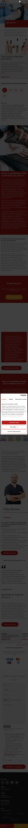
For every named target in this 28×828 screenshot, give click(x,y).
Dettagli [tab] (11, 399)
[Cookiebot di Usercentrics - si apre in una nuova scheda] (20, 395)
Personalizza (13, 427)
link (18, 414)
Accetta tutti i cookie (14, 422)
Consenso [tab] (4, 399)
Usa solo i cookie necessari (14, 431)
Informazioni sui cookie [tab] (20, 399)
